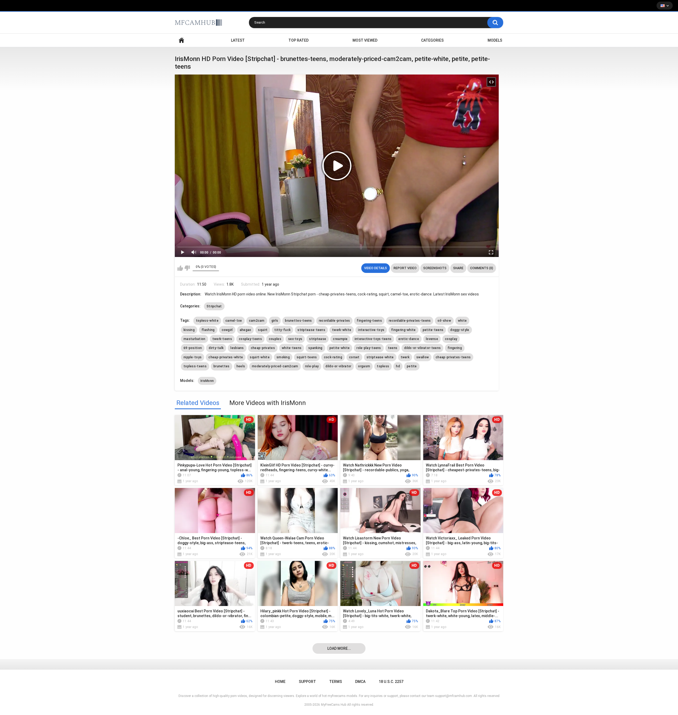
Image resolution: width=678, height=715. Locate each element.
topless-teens (195, 366)
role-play (312, 366)
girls (274, 320)
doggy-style (459, 330)
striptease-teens (311, 330)
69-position (193, 348)
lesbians (237, 348)
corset (354, 357)
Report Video (405, 268)
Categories (432, 40)
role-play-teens (368, 348)
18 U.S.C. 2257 (391, 681)
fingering (455, 348)
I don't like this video (187, 268)
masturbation (195, 339)
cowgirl (227, 330)
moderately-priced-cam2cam (275, 366)
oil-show (444, 320)
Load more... (339, 648)
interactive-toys (371, 330)
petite (412, 366)
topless (383, 366)
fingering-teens (369, 320)
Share (458, 268)
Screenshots (435, 268)
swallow (422, 357)
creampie (340, 339)
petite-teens (433, 330)
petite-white (339, 348)
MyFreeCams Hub (333, 705)
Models (495, 40)
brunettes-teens (298, 320)
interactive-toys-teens (373, 339)
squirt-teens (307, 357)
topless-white (207, 320)
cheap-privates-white (225, 357)
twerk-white (341, 330)
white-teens (291, 348)
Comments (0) (481, 268)
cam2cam (257, 320)
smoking (283, 357)
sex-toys (295, 339)
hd (398, 366)
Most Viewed (365, 40)
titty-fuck (282, 330)
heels (241, 366)
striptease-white (380, 357)
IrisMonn (207, 381)
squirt (262, 330)
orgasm (364, 366)
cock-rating (333, 357)
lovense (432, 339)
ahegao (245, 330)
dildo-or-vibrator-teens (422, 348)
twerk (405, 357)
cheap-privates (263, 348)
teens (393, 348)
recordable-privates (334, 320)
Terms (335, 681)
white (462, 320)
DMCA (360, 681)
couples (275, 339)
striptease (317, 339)
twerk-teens (222, 339)
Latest (238, 40)
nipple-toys (193, 357)
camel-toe (233, 320)
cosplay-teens (250, 339)
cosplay (451, 339)
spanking (315, 348)
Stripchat (214, 306)
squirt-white (260, 357)
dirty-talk (216, 348)
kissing (189, 330)
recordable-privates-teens (410, 320)
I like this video (180, 268)
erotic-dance (408, 339)
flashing (208, 330)
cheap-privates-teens (453, 357)
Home (181, 40)
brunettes (221, 366)
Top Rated (298, 40)
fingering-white (403, 330)
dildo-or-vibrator (338, 366)
